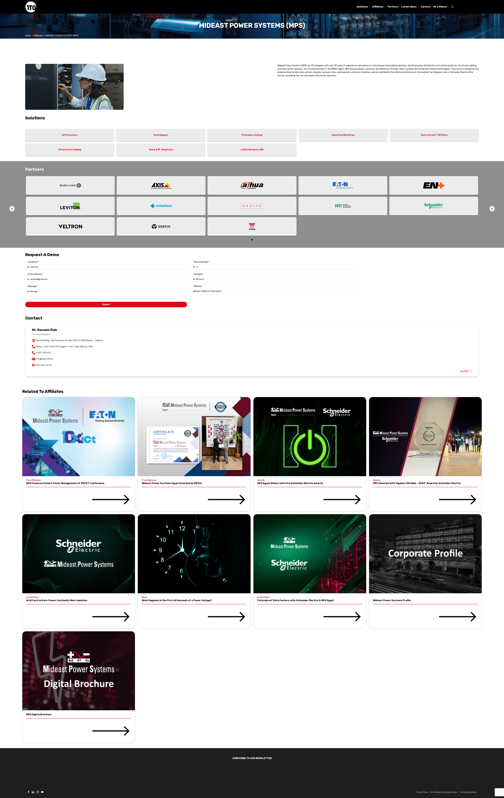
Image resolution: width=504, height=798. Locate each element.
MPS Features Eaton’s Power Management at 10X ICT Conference (65, 483)
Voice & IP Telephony (161, 149)
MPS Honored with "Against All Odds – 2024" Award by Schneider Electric (417, 483)
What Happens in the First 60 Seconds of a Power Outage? (177, 600)
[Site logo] (30, 6)
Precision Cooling (252, 135)
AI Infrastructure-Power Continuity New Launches (56, 600)
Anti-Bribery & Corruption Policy (444, 792)
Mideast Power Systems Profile (392, 600)
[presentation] (12, 208)
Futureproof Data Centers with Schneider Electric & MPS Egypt (295, 600)
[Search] (452, 6)
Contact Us (471, 777)
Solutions (220, 777)
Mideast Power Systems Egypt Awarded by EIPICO (172, 483)
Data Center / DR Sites (434, 135)
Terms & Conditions (468, 792)
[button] (252, 240)
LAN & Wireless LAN (252, 149)
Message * (33, 286)
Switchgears (160, 135)
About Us (372, 777)
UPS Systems (70, 135)
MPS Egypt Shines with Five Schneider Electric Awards (290, 483)
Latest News (321, 777)
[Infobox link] (28, 793)
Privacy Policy (422, 792)
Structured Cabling (69, 149)
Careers (421, 777)
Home (28, 36)
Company (198, 274)
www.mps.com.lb (43, 365)
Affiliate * (198, 286)
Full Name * (33, 262)
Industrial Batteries (343, 135)
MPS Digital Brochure (39, 714)
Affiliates (38, 35)
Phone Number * (202, 262)
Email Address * (35, 274)
